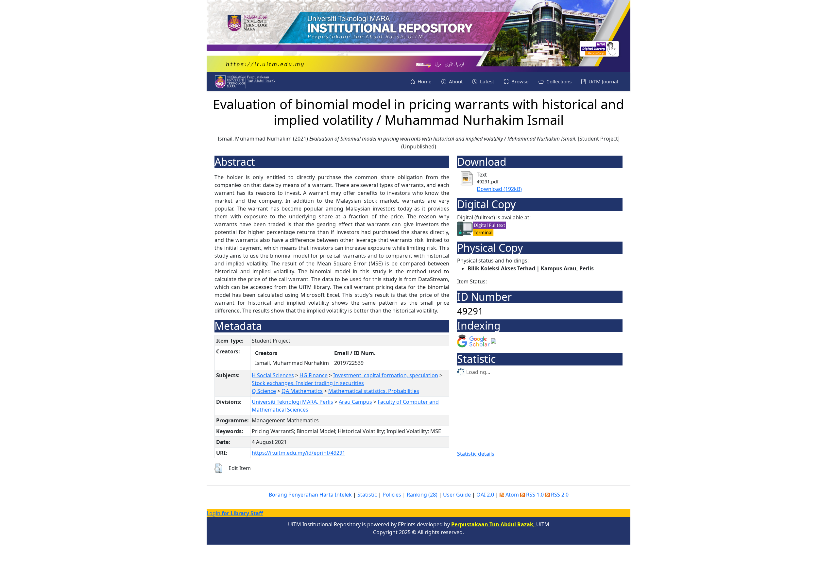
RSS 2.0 (559, 494)
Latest (486, 81)
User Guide (457, 494)
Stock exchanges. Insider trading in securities (308, 383)
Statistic (367, 494)
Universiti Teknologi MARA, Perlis (292, 401)
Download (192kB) (499, 189)
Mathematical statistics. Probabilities (373, 391)
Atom (511, 494)
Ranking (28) (422, 494)
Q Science (264, 391)
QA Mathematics (302, 391)
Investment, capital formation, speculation (385, 375)
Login (235, 513)
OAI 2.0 (485, 494)
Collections (558, 81)
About (455, 81)
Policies (392, 494)
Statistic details (475, 453)
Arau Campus (355, 401)
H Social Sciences (273, 375)
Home (424, 81)
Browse (519, 81)
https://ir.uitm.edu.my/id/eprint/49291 (298, 452)
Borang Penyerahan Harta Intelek (310, 494)
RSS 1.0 (534, 494)
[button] (218, 468)
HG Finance (313, 375)
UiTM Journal (602, 81)
